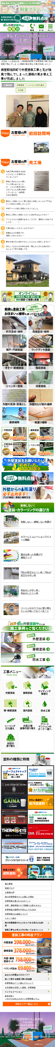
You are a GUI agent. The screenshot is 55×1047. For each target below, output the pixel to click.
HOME (4, 61)
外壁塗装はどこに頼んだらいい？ (19, 983)
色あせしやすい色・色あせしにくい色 (30, 592)
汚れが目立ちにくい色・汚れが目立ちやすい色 (36, 574)
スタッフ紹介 (10, 918)
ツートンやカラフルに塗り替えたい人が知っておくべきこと (36, 609)
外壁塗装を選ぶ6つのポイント (18, 901)
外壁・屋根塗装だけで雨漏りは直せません (23, 905)
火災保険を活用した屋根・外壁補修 (20, 987)
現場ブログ (9, 888)
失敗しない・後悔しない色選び (36, 522)
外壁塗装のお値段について (16, 914)
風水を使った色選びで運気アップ (31, 556)
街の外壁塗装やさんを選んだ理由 (19, 897)
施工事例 (9, 884)
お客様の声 (15, 61)
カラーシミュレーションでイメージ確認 (36, 538)
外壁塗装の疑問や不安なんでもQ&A (20, 910)
